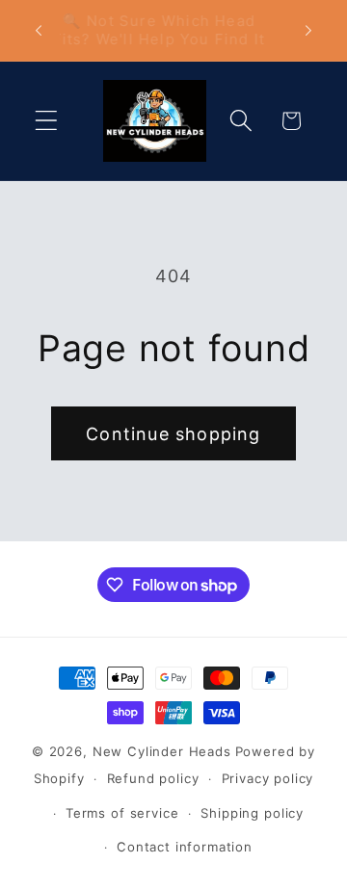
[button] (46, 120)
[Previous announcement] (38, 30)
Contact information (185, 846)
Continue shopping (173, 434)
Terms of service (122, 813)
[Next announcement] (308, 30)
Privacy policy (268, 778)
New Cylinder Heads (162, 751)
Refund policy (153, 778)
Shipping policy (252, 813)
